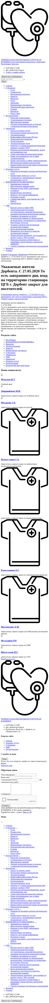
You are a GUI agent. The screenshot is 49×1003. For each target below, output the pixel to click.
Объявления (11, 355)
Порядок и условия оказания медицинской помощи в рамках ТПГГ (27, 147)
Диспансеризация (17, 135)
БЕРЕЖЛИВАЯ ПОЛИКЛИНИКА (20, 182)
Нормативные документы (20, 105)
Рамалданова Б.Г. (10, 570)
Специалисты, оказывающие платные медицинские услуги (25, 179)
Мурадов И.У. (8, 379)
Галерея (13, 109)
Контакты (14, 111)
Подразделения (12, 116)
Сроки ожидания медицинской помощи (26, 154)
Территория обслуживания (21, 139)
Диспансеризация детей (20, 143)
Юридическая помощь (19, 167)
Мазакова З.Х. (8, 402)
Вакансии (14, 99)
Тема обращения (7, 775)
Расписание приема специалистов (24, 133)
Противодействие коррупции (22, 107)
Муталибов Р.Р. (9, 640)
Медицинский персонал (20, 94)
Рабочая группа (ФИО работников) (24, 188)
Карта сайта (15, 114)
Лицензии (14, 103)
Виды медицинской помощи (22, 229)
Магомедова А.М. (10, 627)
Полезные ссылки (17, 197)
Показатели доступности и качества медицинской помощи (25, 232)
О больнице (10, 88)
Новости (13, 96)
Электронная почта (9, 780)
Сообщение (5, 794)
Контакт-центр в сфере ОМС (22, 208)
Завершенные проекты (19, 184)
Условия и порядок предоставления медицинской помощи (24, 226)
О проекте (14, 191)
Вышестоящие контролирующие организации (29, 165)
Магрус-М (27, 812)
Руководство (15, 92)
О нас (12, 90)
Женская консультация (19, 122)
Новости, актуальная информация (24, 195)
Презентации (15, 203)
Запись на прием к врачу (20, 131)
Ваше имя (5, 777)
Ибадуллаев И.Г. (9, 652)
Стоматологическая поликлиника (24, 126)
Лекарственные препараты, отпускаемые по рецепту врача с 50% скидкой (28, 236)
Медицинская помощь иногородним (25, 163)
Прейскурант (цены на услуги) (23, 176)
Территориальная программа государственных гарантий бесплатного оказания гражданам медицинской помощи (28, 212)
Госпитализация (17, 141)
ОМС (8, 206)
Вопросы (9, 248)
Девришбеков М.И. (11, 391)
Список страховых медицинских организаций (29, 246)
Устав (12, 101)
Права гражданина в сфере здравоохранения (28, 161)
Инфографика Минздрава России (24, 137)
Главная (9, 86)
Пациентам (10, 129)
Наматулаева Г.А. (10, 459)
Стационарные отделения (20, 120)
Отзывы (9, 250)
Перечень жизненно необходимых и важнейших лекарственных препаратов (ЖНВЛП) (26, 242)
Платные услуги (12, 169)
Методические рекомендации (22, 186)
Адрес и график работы (15, 72)
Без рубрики (11, 340)
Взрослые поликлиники (20, 118)
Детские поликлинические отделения (25, 124)
